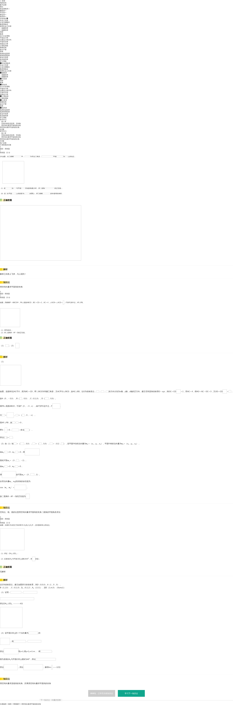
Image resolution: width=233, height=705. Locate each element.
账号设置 (3, 5)
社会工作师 (4, 20)
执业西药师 (4, 59)
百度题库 (3, 704)
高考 (1, 34)
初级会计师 (4, 44)
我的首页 (3, 3)
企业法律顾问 (5, 22)
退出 (1, 7)
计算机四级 (4, 46)
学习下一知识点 (131, 693)
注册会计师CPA (5, 40)
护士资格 (3, 61)
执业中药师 (4, 57)
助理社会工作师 (5, 26)
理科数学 (16, 704)
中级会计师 (4, 38)
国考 (1, 51)
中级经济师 (4, 42)
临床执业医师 (5, 53)
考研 (1, 32)
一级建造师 (4, 28)
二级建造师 (4, 30)
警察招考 (3, 48)
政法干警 (3, 50)
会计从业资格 (5, 36)
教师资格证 (4, 24)
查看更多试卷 (6, 145)
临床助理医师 (5, 55)
